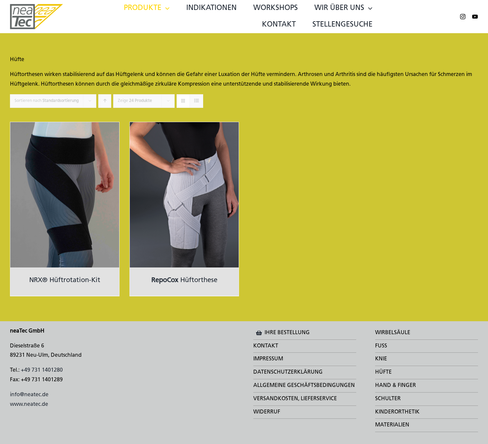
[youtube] (475, 16)
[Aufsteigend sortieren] (104, 101)
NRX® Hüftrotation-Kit (64, 280)
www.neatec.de (29, 404)
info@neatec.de (29, 395)
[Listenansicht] (196, 101)
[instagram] (462, 16)
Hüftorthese (184, 280)
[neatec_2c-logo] (36, 6)
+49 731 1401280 (42, 370)
